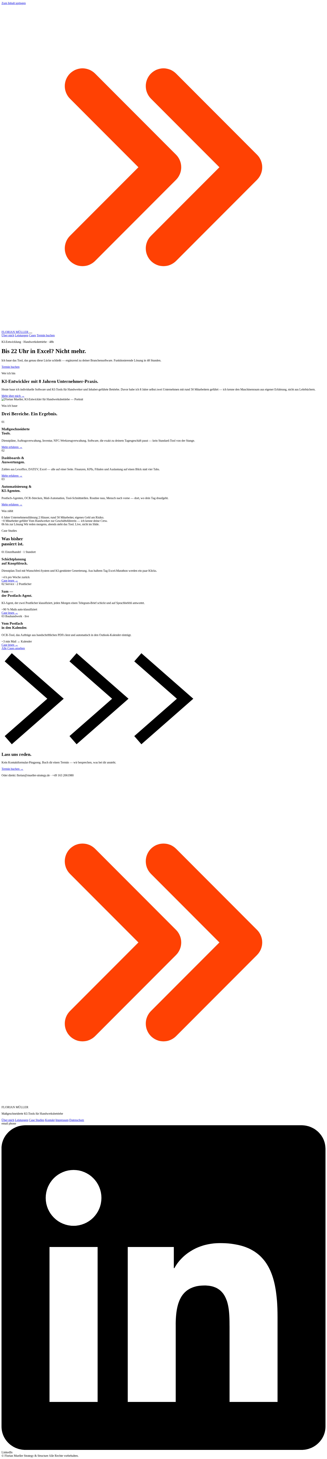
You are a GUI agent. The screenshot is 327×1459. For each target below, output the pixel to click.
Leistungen (21, 335)
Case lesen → (10, 580)
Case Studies (36, 1120)
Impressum (62, 1120)
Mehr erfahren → (12, 447)
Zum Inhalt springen (14, 3)
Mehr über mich (13, 395)
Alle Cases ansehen (13, 648)
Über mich (8, 335)
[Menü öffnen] (30, 333)
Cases (32, 335)
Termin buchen (46, 335)
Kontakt (50, 1120)
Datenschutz (76, 1120)
